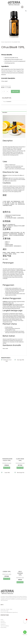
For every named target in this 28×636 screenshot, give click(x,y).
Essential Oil (8, 42)
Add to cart (15, 91)
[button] (2, 7)
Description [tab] (4, 112)
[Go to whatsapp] (25, 632)
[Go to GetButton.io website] (25, 634)
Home (2, 42)
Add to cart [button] (7, 467)
